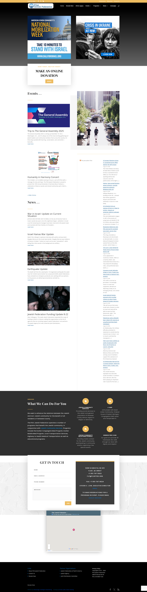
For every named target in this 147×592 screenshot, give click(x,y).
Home (62, 6)
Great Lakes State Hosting (66, 589)
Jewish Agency (65, 573)
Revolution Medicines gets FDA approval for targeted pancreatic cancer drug (110, 229)
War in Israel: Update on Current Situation (44, 214)
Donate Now (69, 6)
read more (31, 144)
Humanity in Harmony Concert (43, 177)
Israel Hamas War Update (41, 234)
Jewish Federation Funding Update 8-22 (48, 314)
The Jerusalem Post (86, 160)
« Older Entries (32, 195)
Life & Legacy (79, 6)
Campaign (113, 6)
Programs (96, 6)
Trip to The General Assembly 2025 (46, 130)
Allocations (109, 1)
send (68, 503)
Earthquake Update (38, 269)
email (95, 488)
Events (87, 6)
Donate (49, 81)
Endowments (102, 1)
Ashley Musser (95, 498)
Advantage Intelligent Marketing (43, 589)
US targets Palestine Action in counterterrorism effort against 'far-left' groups (110, 162)
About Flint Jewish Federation (37, 571)
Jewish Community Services (51, 428)
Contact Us (116, 1)
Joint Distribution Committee (69, 576)
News (104, 6)
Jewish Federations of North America (71, 571)
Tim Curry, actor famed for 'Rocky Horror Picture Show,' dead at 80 (111, 249)
